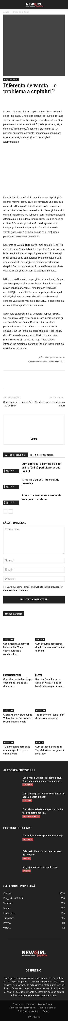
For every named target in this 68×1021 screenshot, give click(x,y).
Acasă (6, 12)
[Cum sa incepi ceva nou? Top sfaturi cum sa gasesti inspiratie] (50, 734)
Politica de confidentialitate (22, 1007)
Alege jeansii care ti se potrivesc (40, 867)
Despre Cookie (45, 1004)
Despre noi (18, 1004)
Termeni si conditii (47, 1007)
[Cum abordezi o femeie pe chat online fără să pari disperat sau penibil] (11, 467)
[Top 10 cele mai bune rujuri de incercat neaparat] (50, 702)
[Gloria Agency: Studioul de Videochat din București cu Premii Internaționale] (18, 702)
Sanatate (40, 639)
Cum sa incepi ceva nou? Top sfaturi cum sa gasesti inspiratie (49, 750)
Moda (38, 675)
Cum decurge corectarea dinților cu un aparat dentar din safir (50, 647)
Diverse (39, 742)
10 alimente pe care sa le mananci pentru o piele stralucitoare (16, 750)
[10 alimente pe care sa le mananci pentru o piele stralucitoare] (18, 734)
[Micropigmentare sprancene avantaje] (11, 839)
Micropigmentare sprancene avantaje (42, 835)
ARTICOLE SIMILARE (15, 455)
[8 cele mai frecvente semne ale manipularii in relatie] (11, 499)
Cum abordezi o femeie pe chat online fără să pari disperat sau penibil (41, 467)
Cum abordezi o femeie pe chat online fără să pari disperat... (17, 682)
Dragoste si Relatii (21, 12)
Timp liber (8, 639)
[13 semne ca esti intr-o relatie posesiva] (11, 483)
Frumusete (40, 710)
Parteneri (31, 1004)
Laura (34, 438)
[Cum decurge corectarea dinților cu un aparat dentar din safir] (50, 631)
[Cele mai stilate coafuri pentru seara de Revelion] (9, 854)
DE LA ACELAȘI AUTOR (42, 455)
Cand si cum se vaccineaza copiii (50, 404)
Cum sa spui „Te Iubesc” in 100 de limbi (17, 404)
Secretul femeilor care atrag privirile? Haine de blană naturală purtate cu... (49, 682)
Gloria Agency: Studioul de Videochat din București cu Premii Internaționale (17, 718)
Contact (46, 1011)
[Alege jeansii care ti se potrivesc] (8, 869)
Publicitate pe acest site (29, 1011)
